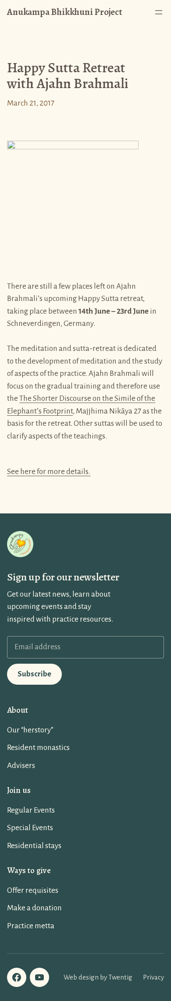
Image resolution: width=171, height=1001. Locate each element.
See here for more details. (48, 471)
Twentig (120, 977)
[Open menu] (158, 12)
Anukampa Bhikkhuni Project (64, 12)
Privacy (153, 977)
